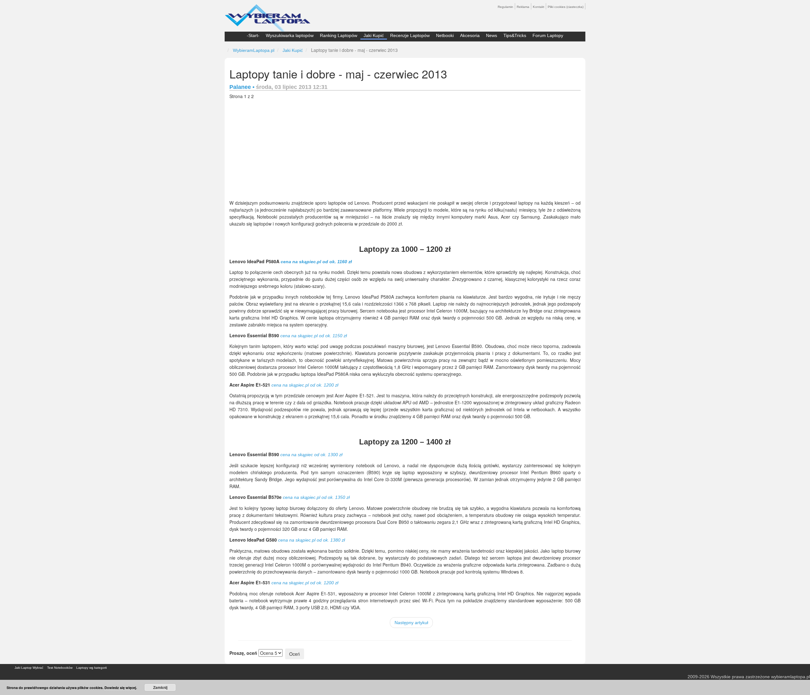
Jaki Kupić (374, 35)
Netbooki (445, 35)
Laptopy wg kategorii (91, 667)
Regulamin (505, 7)
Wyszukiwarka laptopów (290, 35)
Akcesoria (470, 35)
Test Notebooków (59, 667)
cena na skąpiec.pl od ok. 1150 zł (313, 335)
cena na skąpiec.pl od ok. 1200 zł (304, 385)
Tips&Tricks (514, 35)
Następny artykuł (411, 622)
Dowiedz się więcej (120, 687)
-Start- (253, 35)
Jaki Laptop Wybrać (29, 667)
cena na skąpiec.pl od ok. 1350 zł (316, 497)
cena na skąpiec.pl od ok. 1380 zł (311, 540)
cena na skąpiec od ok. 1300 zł (311, 454)
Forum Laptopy (548, 35)
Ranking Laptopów (338, 35)
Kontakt (538, 7)
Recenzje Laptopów (410, 35)
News (491, 35)
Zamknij (160, 687)
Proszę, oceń (243, 653)
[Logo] (267, 15)
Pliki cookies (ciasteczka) (565, 7)
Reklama (523, 7)
